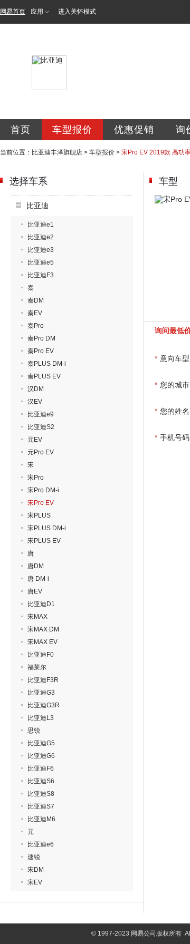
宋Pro (35, 477)
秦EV (34, 313)
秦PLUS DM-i (46, 363)
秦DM (35, 300)
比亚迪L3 (40, 718)
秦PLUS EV (44, 376)
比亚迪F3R (43, 680)
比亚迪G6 (41, 756)
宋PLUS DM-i (46, 528)
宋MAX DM (43, 629)
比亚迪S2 (40, 427)
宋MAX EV (42, 642)
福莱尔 (36, 667)
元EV (34, 439)
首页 (21, 129)
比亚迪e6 (40, 844)
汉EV (34, 401)
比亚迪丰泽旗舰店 (57, 152)
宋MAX (37, 616)
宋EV (34, 882)
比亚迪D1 (41, 604)
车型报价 (72, 129)
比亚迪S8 (40, 793)
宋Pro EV (40, 503)
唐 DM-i (38, 578)
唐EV (34, 591)
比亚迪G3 (41, 692)
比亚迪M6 (41, 819)
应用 (37, 11)
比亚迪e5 (40, 262)
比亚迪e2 (40, 237)
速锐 (33, 857)
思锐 (33, 730)
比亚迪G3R (43, 705)
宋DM (35, 869)
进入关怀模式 (77, 11)
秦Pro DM (41, 338)
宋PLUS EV (44, 540)
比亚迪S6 (40, 781)
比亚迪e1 (40, 224)
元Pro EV (40, 452)
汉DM (35, 389)
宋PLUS (39, 515)
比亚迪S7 (40, 806)
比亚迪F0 (40, 654)
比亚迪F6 (40, 768)
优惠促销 (134, 129)
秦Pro (35, 325)
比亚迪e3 (40, 250)
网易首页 (12, 11)
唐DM (35, 566)
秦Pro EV (40, 351)
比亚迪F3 (40, 275)
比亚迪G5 (41, 743)
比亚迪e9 (40, 414)
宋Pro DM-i (43, 490)
